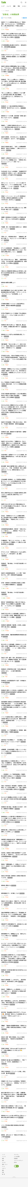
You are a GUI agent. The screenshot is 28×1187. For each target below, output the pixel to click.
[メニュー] (25, 2)
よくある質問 (16, 1156)
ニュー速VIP (4, 755)
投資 (3, 1172)
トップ (2, 6)
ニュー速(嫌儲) (4, 48)
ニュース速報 (4, 276)
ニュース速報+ (4, 27)
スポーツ (4, 1168)
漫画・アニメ (4, 1164)
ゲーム (3, 1166)
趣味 (3, 1170)
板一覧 (3, 1174)
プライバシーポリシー (18, 1160)
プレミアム (16, 1154)
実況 (19, 6)
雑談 (14, 6)
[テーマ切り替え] (16, 1166)
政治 (2, 284)
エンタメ (24, 6)
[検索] (21, 2)
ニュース (9, 6)
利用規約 (16, 1158)
